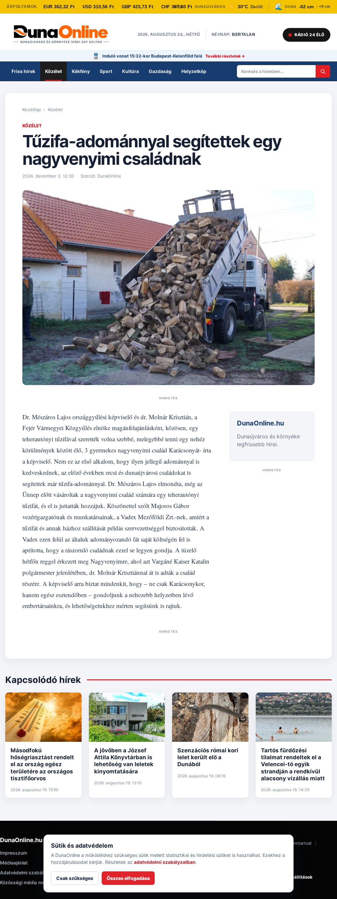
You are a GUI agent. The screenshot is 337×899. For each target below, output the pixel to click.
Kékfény (81, 71)
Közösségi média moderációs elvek (38, 882)
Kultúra (130, 71)
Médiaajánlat (14, 862)
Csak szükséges (74, 878)
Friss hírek (23, 71)
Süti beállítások (296, 877)
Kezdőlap (31, 109)
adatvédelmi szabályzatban (164, 862)
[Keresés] (323, 71)
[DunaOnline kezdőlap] (64, 35)
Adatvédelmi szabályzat (26, 872)
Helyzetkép (193, 71)
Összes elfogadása (128, 878)
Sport (106, 71)
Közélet (53, 71)
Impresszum (13, 853)
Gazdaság (160, 71)
